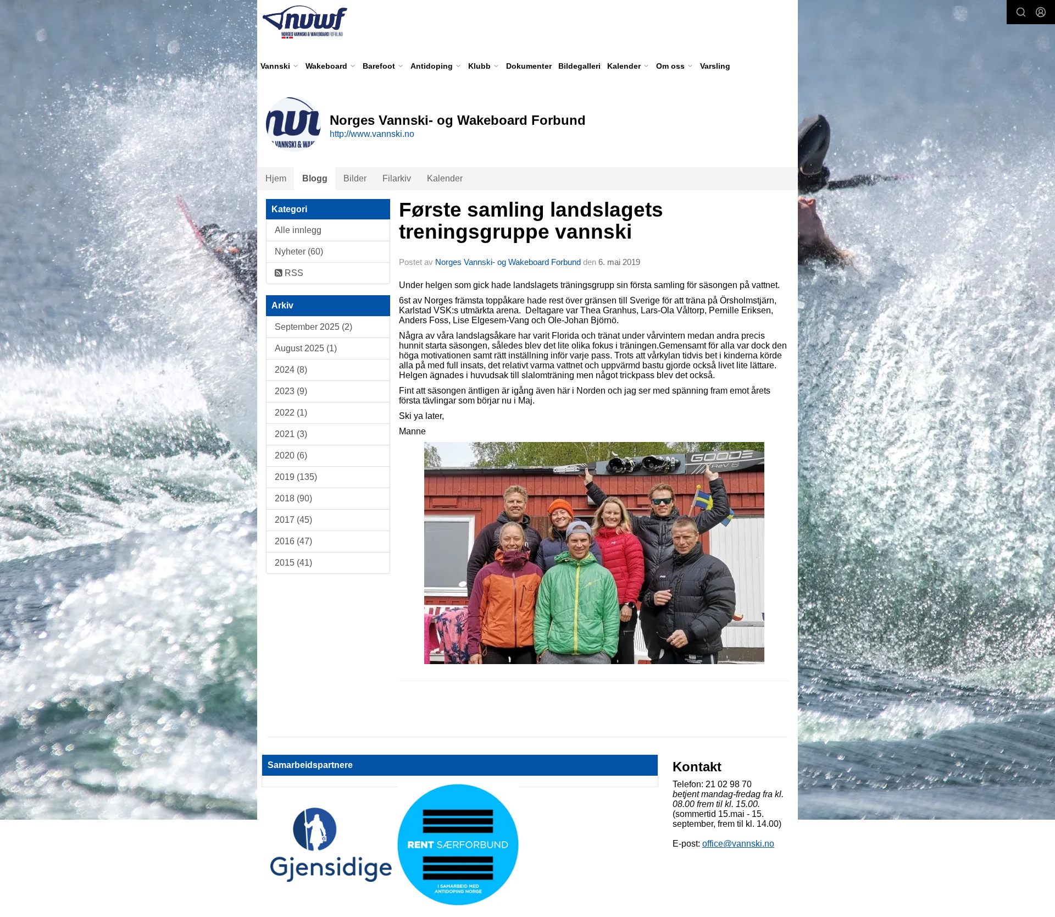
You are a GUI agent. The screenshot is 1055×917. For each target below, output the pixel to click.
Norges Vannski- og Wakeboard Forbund (508, 262)
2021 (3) (291, 434)
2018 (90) (293, 498)
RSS (292, 273)
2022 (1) (291, 412)
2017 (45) (293, 519)
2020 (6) (291, 455)
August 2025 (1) (306, 348)
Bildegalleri (579, 66)
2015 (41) (293, 562)
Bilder (355, 178)
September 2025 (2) (313, 327)
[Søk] (1021, 12)
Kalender (445, 178)
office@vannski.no (738, 843)
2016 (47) (293, 541)
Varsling (715, 66)
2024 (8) (291, 369)
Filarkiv (396, 178)
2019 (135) (296, 477)
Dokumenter (529, 66)
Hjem (275, 178)
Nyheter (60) (299, 251)
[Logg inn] (1041, 12)
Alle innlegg (298, 230)
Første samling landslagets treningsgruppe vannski (531, 221)
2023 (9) (291, 391)
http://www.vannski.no (372, 134)
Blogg (314, 178)
